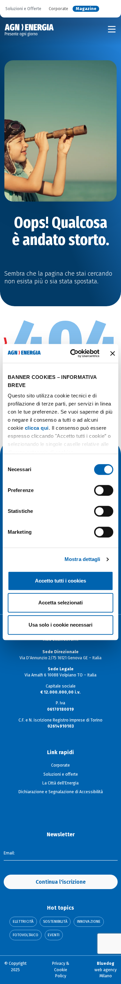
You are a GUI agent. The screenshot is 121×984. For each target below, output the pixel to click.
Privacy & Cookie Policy (60, 969)
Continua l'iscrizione (61, 882)
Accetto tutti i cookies (60, 581)
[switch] (103, 490)
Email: (9, 853)
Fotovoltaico (25, 935)
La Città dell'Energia (60, 783)
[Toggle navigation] (112, 29)
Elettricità (23, 921)
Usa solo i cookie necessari (60, 625)
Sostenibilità (55, 921)
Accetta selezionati (60, 602)
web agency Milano (105, 969)
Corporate (58, 8)
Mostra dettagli (82, 559)
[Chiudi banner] (112, 353)
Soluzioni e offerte (60, 774)
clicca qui (37, 428)
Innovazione (88, 921)
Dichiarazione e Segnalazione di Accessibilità (60, 791)
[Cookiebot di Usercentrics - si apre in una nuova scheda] (73, 353)
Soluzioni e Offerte (23, 8)
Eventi (53, 935)
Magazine (86, 8)
